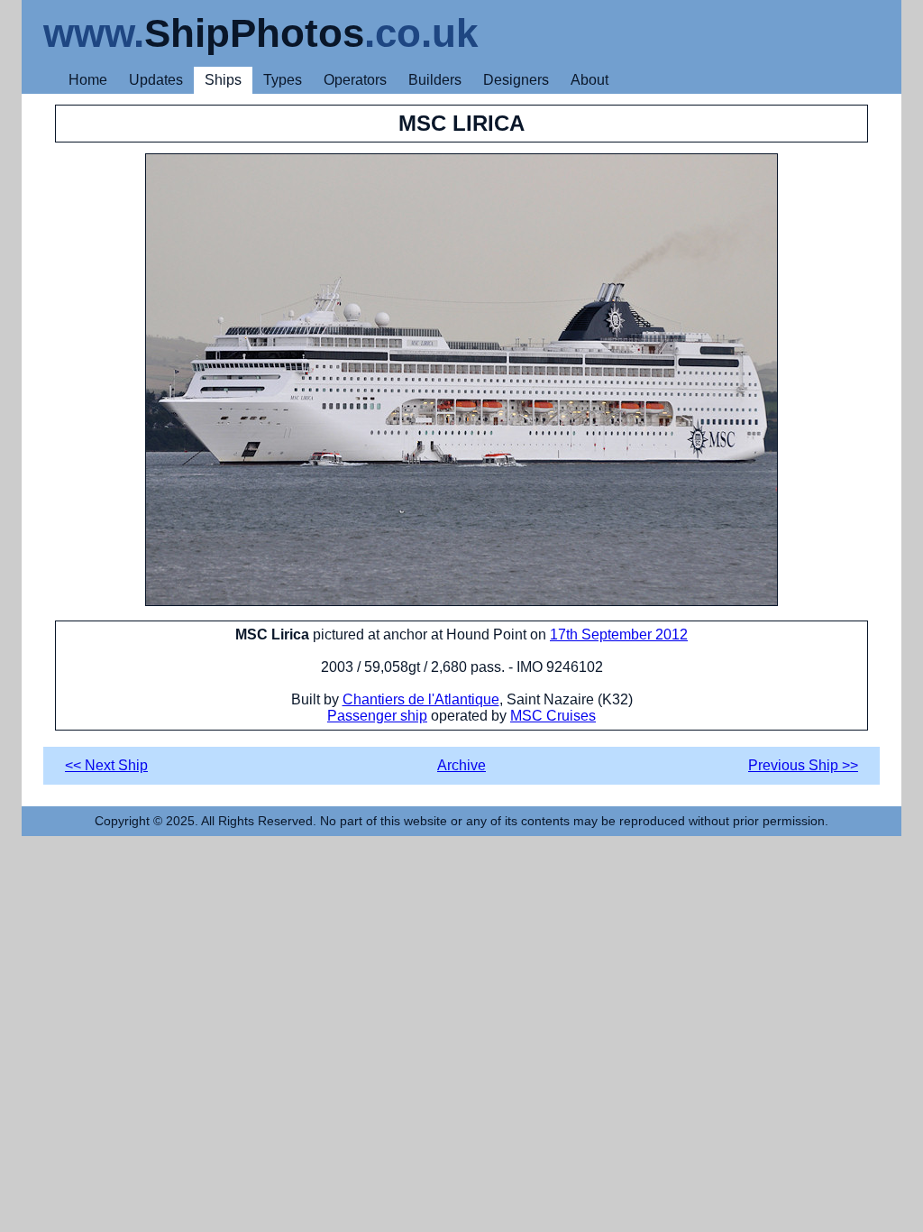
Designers (516, 79)
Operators (355, 79)
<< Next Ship (106, 765)
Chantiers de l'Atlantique (421, 699)
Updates (156, 79)
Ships (223, 79)
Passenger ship (377, 715)
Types (282, 79)
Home (88, 79)
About (589, 79)
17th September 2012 (619, 634)
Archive (461, 765)
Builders (435, 79)
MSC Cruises (553, 715)
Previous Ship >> (803, 765)
